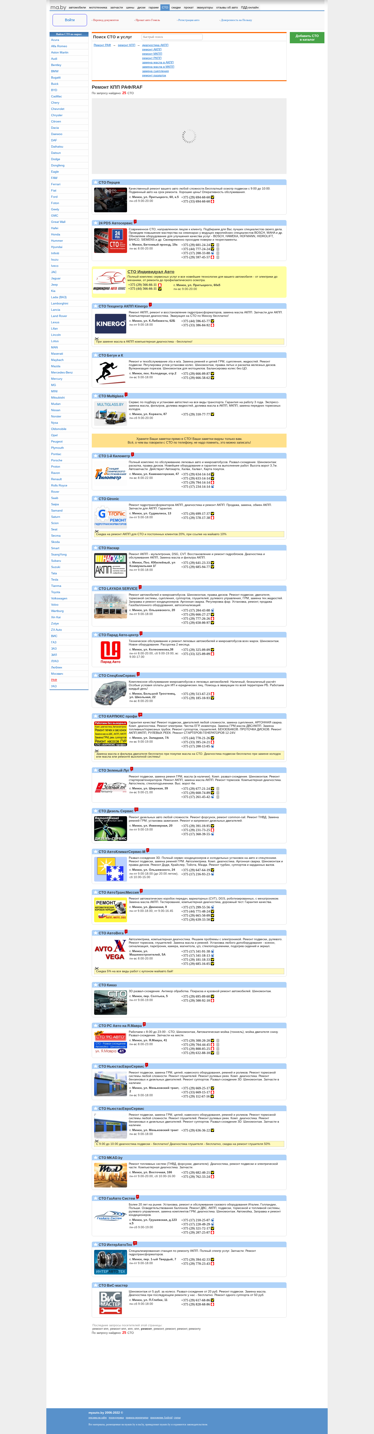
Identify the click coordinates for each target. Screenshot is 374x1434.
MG (53, 385)
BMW (54, 71)
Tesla (54, 579)
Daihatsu (57, 146)
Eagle (55, 171)
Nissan (55, 410)
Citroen (56, 121)
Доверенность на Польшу (236, 20)
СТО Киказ (107, 985)
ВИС (54, 636)
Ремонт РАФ (102, 45)
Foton (55, 203)
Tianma (56, 585)
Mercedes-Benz (62, 372)
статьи (177, 1417)
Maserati (57, 353)
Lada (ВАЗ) (59, 297)
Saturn (55, 516)
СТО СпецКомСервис (117, 676)
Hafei (54, 228)
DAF (54, 140)
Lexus (55, 322)
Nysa (54, 422)
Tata (54, 573)
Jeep (54, 284)
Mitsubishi (58, 397)
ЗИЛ (54, 655)
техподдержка (116, 1417)
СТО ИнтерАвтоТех (115, 1245)
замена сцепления (155, 71)
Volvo (54, 604)
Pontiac (56, 454)
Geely (55, 209)
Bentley (56, 65)
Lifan (54, 328)
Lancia (55, 309)
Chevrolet (57, 109)
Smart (55, 548)
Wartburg (57, 611)
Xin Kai (56, 617)
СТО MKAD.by (110, 1158)
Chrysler (57, 115)
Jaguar (56, 278)
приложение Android (161, 1417)
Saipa (55, 504)
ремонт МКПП (152, 53)
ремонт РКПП (151, 58)
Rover (55, 491)
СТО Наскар (108, 548)
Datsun (56, 153)
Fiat (53, 190)
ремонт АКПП (151, 49)
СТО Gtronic (108, 499)
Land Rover (59, 316)
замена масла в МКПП (158, 66)
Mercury (56, 378)
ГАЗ (53, 642)
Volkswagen (59, 598)
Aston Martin (59, 52)
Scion (55, 523)
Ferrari (55, 184)
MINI (54, 391)
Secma (56, 535)
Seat (54, 529)
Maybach (57, 360)
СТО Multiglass (111, 396)
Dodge (55, 159)
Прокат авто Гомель (147, 20)
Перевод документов (105, 20)
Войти (70, 20)
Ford (54, 196)
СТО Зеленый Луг (113, 770)
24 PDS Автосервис (115, 223)
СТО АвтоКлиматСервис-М (121, 852)
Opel (54, 435)
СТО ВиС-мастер (113, 1285)
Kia (53, 291)
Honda (55, 234)
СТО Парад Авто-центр (118, 635)
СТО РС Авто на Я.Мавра (120, 1026)
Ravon (55, 473)
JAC (54, 272)
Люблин (56, 667)
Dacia (55, 127)
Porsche (56, 460)
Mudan (56, 404)
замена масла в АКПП (158, 62)
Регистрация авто (189, 20)
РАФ (54, 680)
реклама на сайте (98, 1417)
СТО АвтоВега (111, 933)
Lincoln (56, 334)
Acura (55, 40)
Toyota (55, 592)
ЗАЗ (53, 648)
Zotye (55, 623)
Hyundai (56, 247)
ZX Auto (56, 629)
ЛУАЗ (54, 661)
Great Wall (58, 222)
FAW (54, 178)
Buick (54, 83)
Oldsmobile (58, 429)
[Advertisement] (307, 110)
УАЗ (53, 686)
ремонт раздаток (154, 75)
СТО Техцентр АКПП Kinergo (123, 306)
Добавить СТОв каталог (307, 37)
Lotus (55, 341)
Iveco (54, 265)
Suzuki (55, 567)
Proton (55, 466)
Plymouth (57, 447)
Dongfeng (57, 165)
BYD (54, 90)
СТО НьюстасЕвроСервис (121, 1066)
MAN (54, 347)
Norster (56, 416)
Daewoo (56, 134)
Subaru (56, 560)
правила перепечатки (137, 1417)
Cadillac (56, 96)
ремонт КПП (126, 45)
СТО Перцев (109, 182)
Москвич (57, 673)
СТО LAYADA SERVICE (118, 589)
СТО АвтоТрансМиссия (118, 892)
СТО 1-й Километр (114, 456)
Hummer (57, 240)
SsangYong (59, 554)
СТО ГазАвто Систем (116, 1198)
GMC (54, 215)
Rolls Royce (59, 485)
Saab (54, 498)
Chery (55, 102)
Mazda (55, 366)
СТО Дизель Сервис (115, 811)
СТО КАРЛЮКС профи (117, 716)
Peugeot (57, 441)
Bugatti (56, 77)
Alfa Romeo (59, 46)
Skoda (55, 542)
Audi (54, 58)
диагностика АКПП (155, 45)
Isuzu (54, 259)
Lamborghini (59, 303)
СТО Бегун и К (110, 355)
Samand (57, 510)
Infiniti (55, 253)
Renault (56, 479)
